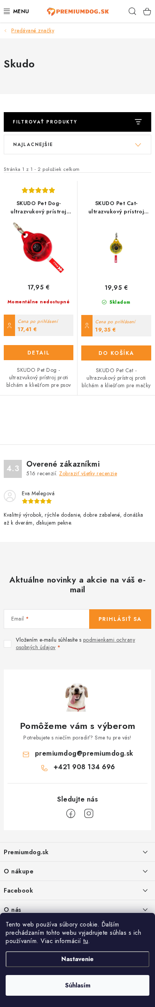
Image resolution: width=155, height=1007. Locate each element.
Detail (38, 352)
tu (85, 941)
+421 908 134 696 (84, 767)
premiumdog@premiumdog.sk (84, 753)
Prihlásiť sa (120, 619)
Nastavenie (77, 959)
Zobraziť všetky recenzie (88, 473)
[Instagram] (88, 813)
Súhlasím (77, 985)
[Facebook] (70, 813)
